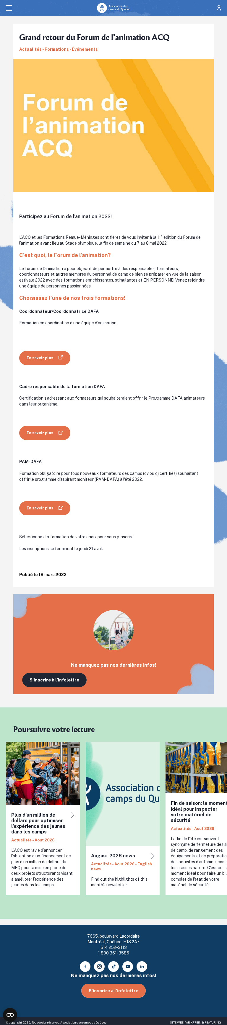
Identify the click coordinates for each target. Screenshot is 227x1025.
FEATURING (213, 1022)
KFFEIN (196, 1022)
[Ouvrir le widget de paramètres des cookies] (10, 1015)
